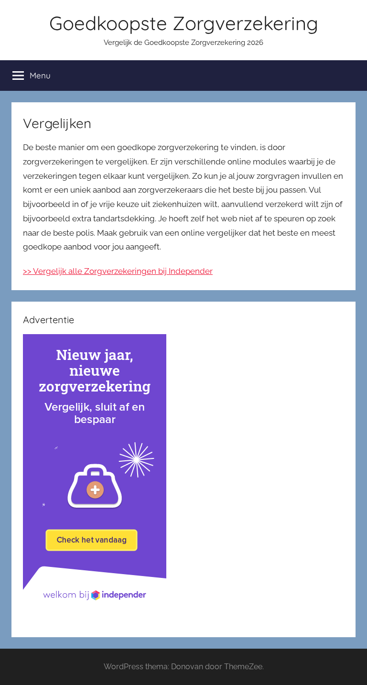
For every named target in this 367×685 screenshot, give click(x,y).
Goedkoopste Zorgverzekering (183, 23)
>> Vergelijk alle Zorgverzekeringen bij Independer (118, 271)
